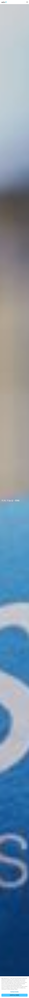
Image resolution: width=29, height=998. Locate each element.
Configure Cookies (14, 991)
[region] (14, 987)
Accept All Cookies (14, 995)
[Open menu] (27, 2)
